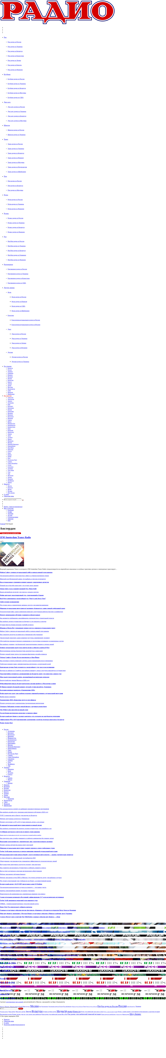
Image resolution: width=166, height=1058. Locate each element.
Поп (5, 176)
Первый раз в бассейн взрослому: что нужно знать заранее (19, 585)
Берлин (10, 409)
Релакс (6, 213)
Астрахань (11, 402)
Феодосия (10, 475)
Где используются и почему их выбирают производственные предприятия (24, 809)
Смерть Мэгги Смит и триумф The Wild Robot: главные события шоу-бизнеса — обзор (30, 917)
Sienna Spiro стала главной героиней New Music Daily (18, 589)
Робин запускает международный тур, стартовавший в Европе (22, 595)
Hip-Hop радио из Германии (17, 255)
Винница (10, 415)
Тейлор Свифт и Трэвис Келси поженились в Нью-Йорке (19, 657)
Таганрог (10, 468)
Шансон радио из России (16, 130)
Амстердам (11, 399)
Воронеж (10, 418)
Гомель (10, 420)
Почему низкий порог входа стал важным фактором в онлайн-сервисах (23, 654)
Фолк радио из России (19, 297)
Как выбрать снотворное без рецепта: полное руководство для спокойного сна (25, 828)
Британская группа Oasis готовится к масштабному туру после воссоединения (27, 667)
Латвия (10, 383)
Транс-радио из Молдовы (16, 162)
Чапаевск (10, 479)
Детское (10, 352)
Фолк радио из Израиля (19, 301)
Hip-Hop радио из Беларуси (17, 250)
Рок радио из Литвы (14, 60)
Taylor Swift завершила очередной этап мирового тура (19, 900)
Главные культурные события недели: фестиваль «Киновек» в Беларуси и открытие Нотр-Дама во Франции (38, 910)
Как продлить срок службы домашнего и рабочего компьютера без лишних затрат (27, 838)
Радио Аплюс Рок (7, 983)
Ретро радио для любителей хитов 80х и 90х (54, 1014)
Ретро (6, 195)
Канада (10, 382)
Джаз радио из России (19, 334)
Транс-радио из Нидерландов (17, 167)
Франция (10, 392)
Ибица (9, 422)
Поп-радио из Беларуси (15, 185)
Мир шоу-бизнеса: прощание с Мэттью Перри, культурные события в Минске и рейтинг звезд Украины (36, 913)
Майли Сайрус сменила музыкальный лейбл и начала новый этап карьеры (26, 572)
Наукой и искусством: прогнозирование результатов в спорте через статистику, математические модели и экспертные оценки (52, 928)
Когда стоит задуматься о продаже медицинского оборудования (21, 871)
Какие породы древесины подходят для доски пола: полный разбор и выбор (20, 835)
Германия (10, 373)
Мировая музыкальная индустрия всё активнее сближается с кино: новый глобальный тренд (32, 608)
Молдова (10, 387)
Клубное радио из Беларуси (17, 88)
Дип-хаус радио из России (16, 107)
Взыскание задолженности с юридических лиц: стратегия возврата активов (26, 841)
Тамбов (10, 760)
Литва (9, 385)
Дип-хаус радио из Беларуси (17, 116)
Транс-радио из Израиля (16, 158)
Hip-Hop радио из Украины (17, 246)
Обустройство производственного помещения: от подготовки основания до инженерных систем (32, 641)
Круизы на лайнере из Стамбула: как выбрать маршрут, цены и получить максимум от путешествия (33, 670)
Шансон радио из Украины (16, 134)
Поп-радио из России (15, 181)
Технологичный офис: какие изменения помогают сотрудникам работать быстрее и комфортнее (31, 611)
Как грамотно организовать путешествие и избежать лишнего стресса (23, 868)
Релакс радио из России (15, 218)
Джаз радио (11, 1011)
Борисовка (11, 411)
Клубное (28, 1006)
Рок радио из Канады (15, 65)
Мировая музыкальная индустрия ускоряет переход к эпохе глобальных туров (27, 848)
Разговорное (8, 264)
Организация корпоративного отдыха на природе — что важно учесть (23, 887)
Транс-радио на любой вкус (10, 533)
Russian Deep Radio (8, 967)
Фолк (9, 292)
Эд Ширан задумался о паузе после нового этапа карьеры (20, 832)
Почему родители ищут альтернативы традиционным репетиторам (22, 703)
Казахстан (10, 380)
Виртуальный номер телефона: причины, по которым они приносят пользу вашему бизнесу (38, 924)
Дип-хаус (7, 102)
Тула (9, 472)
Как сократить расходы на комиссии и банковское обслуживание (21, 634)
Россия (10, 370)
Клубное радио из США (16, 97)
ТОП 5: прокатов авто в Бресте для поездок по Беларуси (18, 815)
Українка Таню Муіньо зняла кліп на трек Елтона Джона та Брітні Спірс (31, 975)
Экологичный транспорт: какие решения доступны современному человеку (25, 638)
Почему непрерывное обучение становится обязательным (20, 615)
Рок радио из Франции (15, 70)
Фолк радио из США (18, 306)
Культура (10, 487)
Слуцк (9, 465)
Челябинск (11, 480)
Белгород (10, 406)
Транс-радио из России (15, 144)
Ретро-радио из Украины (16, 204)
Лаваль (10, 434)
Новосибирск (11, 446)
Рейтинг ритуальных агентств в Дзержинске (14, 819)
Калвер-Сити (11, 427)
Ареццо (10, 401)
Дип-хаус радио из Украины (17, 111)
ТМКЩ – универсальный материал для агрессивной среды (19, 904)
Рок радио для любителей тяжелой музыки (84, 1014)
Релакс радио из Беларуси (16, 227)
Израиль (10, 375)
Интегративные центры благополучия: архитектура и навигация (21, 651)
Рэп (5, 237)
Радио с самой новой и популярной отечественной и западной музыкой (139, 1011)
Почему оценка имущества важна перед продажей (16, 845)
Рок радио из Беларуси (15, 51)
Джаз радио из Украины (19, 338)
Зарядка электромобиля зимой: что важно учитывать (17, 890)
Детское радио (4, 1011)
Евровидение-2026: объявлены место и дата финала (18, 700)
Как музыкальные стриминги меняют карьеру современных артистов (24, 582)
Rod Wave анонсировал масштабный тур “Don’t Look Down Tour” (23, 598)
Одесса (10, 451)
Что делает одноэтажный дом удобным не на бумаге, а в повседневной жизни (25, 881)
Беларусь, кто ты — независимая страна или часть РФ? (23, 943)
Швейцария (11, 394)
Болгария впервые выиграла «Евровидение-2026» (17, 690)
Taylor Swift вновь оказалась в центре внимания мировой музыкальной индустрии (28, 851)
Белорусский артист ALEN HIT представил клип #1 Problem (21, 884)
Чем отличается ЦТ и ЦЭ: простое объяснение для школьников (26, 947)
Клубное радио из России (16, 79)
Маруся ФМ (5, 936)
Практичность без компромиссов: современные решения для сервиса (22, 894)
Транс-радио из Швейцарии (17, 172)
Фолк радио (119, 1014)
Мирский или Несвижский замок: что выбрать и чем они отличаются (23, 579)
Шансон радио (125, 1014)
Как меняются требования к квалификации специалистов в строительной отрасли (27, 618)
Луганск (10, 437)
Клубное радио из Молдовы (17, 93)
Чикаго (10, 482)
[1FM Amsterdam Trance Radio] (12, 566)
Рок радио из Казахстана (16, 56)
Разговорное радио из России (17, 269)
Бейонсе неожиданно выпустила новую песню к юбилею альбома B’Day (25, 647)
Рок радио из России (14, 42)
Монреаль (10, 441)
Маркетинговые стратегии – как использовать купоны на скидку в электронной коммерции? (39, 955)
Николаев (10, 449)
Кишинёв (10, 430)
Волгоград (11, 416)
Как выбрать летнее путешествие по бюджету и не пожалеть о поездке (23, 621)
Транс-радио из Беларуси (16, 153)
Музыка (10, 491)
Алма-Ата (10, 397)
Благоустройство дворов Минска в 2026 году (15, 680)
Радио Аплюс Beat (6, 723)
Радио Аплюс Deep (8, 986)
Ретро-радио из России (15, 199)
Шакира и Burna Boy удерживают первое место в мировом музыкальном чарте (27, 628)
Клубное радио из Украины (17, 83)
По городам (8, 396)
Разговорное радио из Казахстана (19, 278)
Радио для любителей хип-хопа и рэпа (92, 1011)
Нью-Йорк (11, 448)
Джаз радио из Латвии (19, 343)
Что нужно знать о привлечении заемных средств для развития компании (24, 605)
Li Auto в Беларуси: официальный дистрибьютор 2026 (18, 858)
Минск (10, 439)
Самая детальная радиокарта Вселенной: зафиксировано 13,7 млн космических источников (32, 897)
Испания (10, 377)
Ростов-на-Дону (12, 460)
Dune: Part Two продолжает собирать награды (16, 907)
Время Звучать (6, 990)
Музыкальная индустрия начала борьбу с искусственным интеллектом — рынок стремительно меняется (36, 854)
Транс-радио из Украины (16, 148)
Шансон (7, 125)
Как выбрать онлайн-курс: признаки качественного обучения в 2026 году (24, 812)
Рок (5, 37)
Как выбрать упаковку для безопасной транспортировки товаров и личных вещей (27, 644)
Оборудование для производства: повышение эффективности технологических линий (28, 861)
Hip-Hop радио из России (16, 241)
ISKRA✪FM (5, 971)
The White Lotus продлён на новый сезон (14, 710)
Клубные (7, 74)
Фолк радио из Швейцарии (20, 311)
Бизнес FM (4, 994)
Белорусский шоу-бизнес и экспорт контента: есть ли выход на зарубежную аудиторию (30, 716)
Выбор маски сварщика (7, 697)
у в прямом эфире (18, 713)
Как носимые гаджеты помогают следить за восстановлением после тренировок (26, 661)
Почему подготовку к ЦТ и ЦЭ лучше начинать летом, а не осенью (22, 822)
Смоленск (10, 467)
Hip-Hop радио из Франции (17, 260)
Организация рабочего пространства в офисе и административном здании (24, 575)
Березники (11, 408)
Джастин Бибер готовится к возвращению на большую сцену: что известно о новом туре (30, 674)
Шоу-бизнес (11, 493)
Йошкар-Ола (11, 423)
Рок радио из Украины (15, 46)
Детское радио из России (20, 357)
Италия (10, 378)
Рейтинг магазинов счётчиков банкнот (12, 874)
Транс (6, 139)
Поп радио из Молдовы (15, 190)
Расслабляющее (67, 1006)
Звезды (10, 486)
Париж (10, 454)
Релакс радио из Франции (16, 232)
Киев (9, 428)
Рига (9, 458)
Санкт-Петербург (12, 463)
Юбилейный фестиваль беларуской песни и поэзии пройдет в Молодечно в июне (28, 683)
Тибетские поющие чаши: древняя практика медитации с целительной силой (25, 664)
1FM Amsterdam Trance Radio (15, 537)
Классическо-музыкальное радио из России (26, 320)
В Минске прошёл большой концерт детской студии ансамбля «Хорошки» (25, 687)
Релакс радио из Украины (16, 223)
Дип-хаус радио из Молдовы (17, 121)
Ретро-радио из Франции (16, 209)
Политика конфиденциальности (14, 1024)
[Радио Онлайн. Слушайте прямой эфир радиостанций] (57, 24)
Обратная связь (9, 496)
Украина (10, 371)
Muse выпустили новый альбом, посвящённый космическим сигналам (24, 677)
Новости (7, 484)
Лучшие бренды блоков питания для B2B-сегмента (17, 625)
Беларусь (10, 368)
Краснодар (11, 432)
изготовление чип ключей (14, 1002)
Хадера (10, 477)
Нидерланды (11, 389)
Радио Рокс (5, 979)
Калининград (11, 425)
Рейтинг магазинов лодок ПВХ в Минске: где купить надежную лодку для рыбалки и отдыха (31, 877)
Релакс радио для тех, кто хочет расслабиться (26, 1014)
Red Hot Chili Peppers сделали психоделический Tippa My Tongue (27, 951)
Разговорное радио (6, 1014)
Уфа (9, 473)
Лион (9, 435)
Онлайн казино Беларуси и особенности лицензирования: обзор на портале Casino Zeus (36, 959)
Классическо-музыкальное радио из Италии (26, 324)
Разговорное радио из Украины (18, 274)
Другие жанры (9, 288)
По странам (7, 366)
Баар (9, 404)
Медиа (9, 489)
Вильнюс (10, 413)
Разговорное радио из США (17, 283)
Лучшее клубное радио (49, 1011)
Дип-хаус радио (20, 1011)
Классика (11, 315)
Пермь (9, 456)
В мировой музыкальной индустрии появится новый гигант (21, 825)
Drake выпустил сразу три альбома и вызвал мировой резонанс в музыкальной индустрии (31, 693)
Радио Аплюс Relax (8, 963)
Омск (9, 453)
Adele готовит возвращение (9, 602)
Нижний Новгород (13, 444)
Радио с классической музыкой (111, 1011)
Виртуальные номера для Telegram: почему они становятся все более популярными (35, 932)
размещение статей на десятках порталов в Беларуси (32, 719)
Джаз (9, 329)
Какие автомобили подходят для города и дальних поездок (19, 592)
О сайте (6, 494)
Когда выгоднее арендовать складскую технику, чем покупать (20, 864)
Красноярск (11, 743)
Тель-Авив (11, 470)
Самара (10, 461)
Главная (2, 524)
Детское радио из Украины (20, 361)
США (9, 390)
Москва (10, 442)
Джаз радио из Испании (19, 348)
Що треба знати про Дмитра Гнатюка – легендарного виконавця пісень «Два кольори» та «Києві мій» (43, 939)
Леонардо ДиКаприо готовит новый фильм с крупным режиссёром (23, 706)
